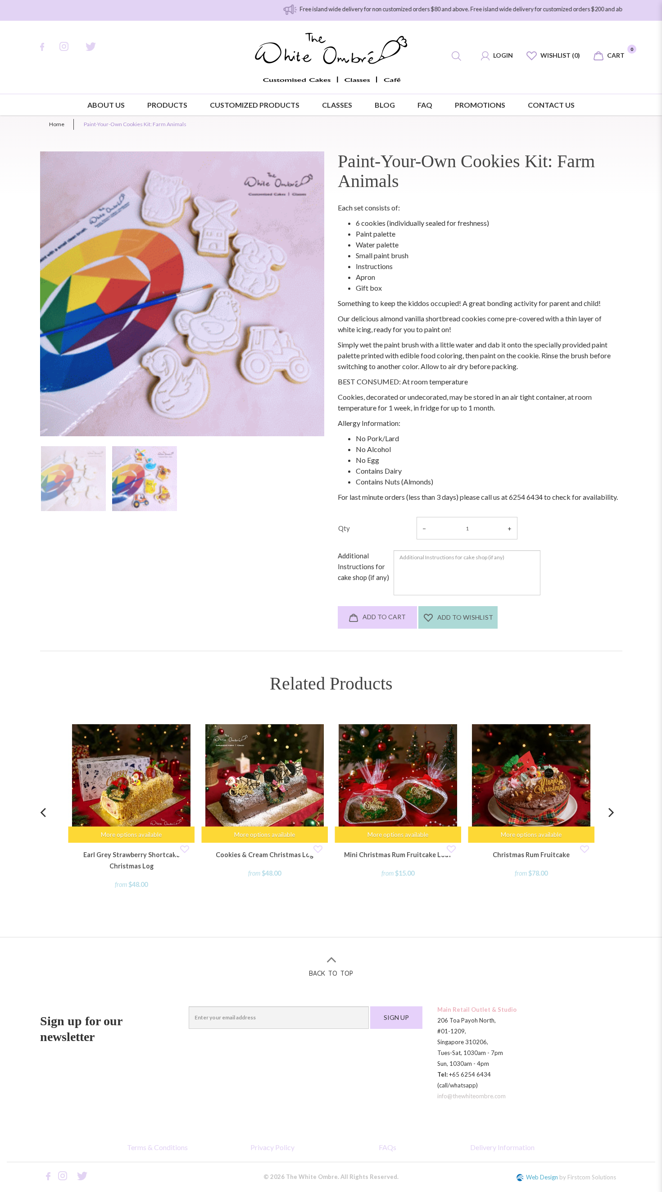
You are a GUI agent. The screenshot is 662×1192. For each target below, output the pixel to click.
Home (56, 124)
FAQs (387, 1147)
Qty (344, 528)
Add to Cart (383, 617)
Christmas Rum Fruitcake (531, 855)
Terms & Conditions (157, 1147)
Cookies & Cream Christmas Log (264, 855)
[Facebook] (47, 47)
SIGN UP (396, 1017)
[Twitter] (97, 46)
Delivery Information (502, 1147)
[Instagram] (69, 46)
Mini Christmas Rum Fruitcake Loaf (398, 855)
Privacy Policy (272, 1147)
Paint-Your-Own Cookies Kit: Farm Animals (135, 124)
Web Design (542, 1177)
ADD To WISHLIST (464, 617)
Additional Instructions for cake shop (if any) (363, 566)
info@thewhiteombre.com (471, 1096)
